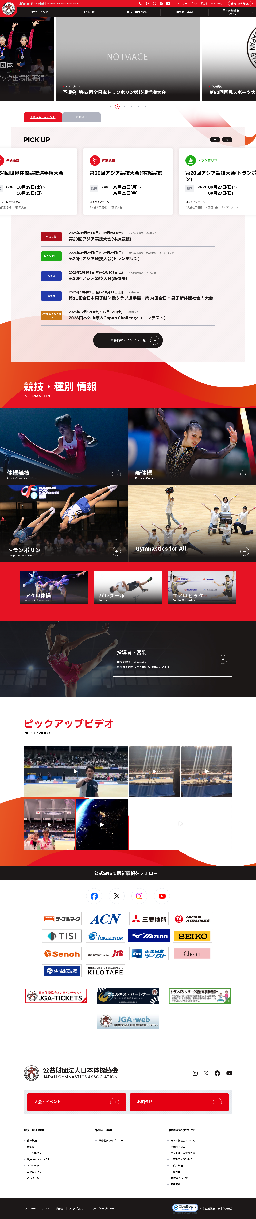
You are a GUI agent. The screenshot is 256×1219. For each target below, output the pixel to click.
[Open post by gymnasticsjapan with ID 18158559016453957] (206, 771)
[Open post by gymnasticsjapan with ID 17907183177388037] (101, 824)
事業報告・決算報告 (182, 1159)
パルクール (33, 1178)
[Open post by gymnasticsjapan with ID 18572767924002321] (76, 771)
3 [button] (124, 106)
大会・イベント (41, 12)
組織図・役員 (178, 1147)
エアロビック (34, 1172)
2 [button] (117, 106)
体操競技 (32, 1140)
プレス (194, 3)
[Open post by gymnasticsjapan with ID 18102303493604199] (181, 824)
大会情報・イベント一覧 (128, 340)
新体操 (30, 1147)
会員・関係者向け (240, 3)
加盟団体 (175, 1172)
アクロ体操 (33, 1166)
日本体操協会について (183, 1140)
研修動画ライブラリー (111, 1140)
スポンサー (181, 3)
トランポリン (34, 1153)
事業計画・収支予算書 (183, 1153)
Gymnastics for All (38, 1159)
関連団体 (175, 1184)
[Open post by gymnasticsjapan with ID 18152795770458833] (49, 824)
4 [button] (131, 106)
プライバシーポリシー (102, 1208)
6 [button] (146, 106)
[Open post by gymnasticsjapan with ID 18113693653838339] (154, 771)
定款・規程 (177, 1166)
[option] (128, 59)
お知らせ (89, 12)
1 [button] (110, 106)
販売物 (204, 3)
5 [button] (139, 106)
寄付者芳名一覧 (179, 1178)
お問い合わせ (218, 3)
